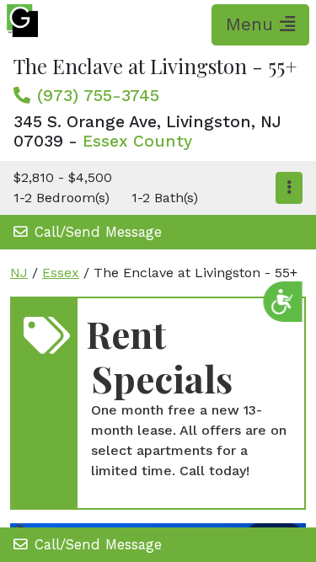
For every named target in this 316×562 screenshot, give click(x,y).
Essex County (137, 141)
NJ (19, 273)
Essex (60, 273)
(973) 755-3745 (98, 95)
